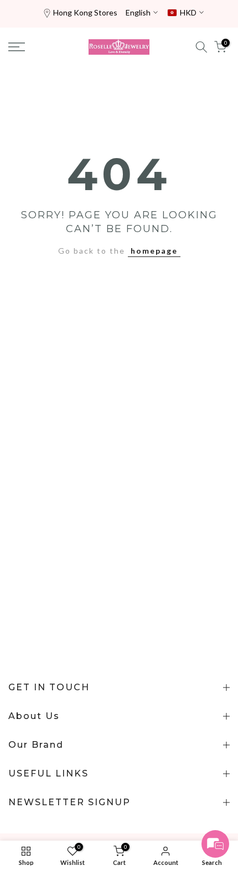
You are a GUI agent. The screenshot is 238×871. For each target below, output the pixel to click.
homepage (154, 250)
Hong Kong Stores (85, 12)
